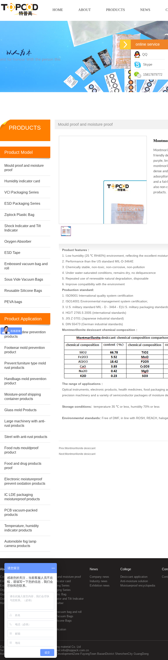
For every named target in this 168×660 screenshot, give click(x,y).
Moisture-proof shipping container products (22, 397)
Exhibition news (100, 585)
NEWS (145, 10)
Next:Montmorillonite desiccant (77, 454)
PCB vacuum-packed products (20, 512)
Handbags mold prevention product (25, 381)
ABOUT (84, 10)
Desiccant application (133, 576)
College (125, 569)
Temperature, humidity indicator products (21, 528)
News (94, 569)
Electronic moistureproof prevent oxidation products (24, 481)
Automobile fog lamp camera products (20, 544)
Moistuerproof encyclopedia (137, 585)
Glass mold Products (20, 410)
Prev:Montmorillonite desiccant (77, 448)
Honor (3, 603)
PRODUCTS (115, 10)
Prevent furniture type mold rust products (25, 365)
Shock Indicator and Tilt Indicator (63, 598)
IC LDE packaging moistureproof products (22, 497)
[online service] (125, 44)
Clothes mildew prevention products (25, 334)
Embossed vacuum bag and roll (62, 611)
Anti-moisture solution (134, 581)
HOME (57, 10)
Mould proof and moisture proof (61, 576)
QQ (143, 54)
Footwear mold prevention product (24, 350)
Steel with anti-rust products (25, 437)
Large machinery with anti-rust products (24, 423)
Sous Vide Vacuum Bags (57, 616)
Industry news (98, 581)
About (4, 569)
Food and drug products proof (22, 466)
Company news (99, 576)
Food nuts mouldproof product (21, 450)
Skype (146, 64)
